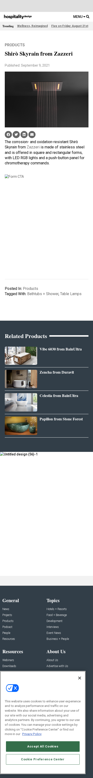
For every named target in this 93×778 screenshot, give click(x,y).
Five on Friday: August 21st (69, 26)
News (5, 609)
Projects (7, 615)
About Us (52, 660)
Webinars (8, 660)
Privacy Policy (31, 734)
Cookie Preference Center (43, 759)
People (6, 633)
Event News (53, 633)
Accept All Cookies (42, 746)
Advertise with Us (57, 666)
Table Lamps (71, 294)
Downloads (9, 666)
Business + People (57, 639)
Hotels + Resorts (56, 609)
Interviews (52, 627)
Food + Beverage (56, 615)
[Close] (79, 678)
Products (15, 45)
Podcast (7, 627)
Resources (8, 639)
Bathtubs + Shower (42, 294)
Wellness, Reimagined (32, 26)
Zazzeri (33, 147)
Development (54, 621)
